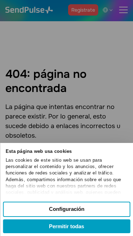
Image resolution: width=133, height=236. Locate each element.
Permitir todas (66, 226)
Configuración (66, 209)
